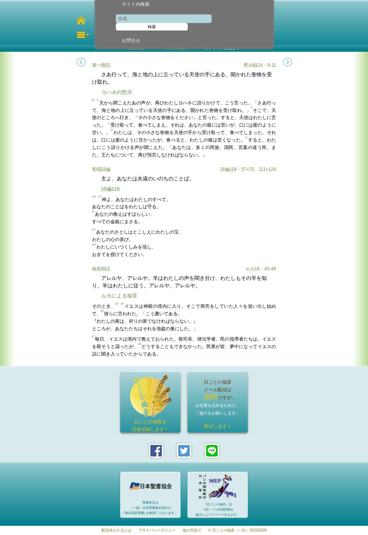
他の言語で (192, 530)
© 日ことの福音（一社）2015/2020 (237, 530)
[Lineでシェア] (212, 451)
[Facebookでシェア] (156, 451)
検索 (152, 26)
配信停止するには (116, 530)
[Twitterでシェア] (184, 451)
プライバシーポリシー (157, 530)
